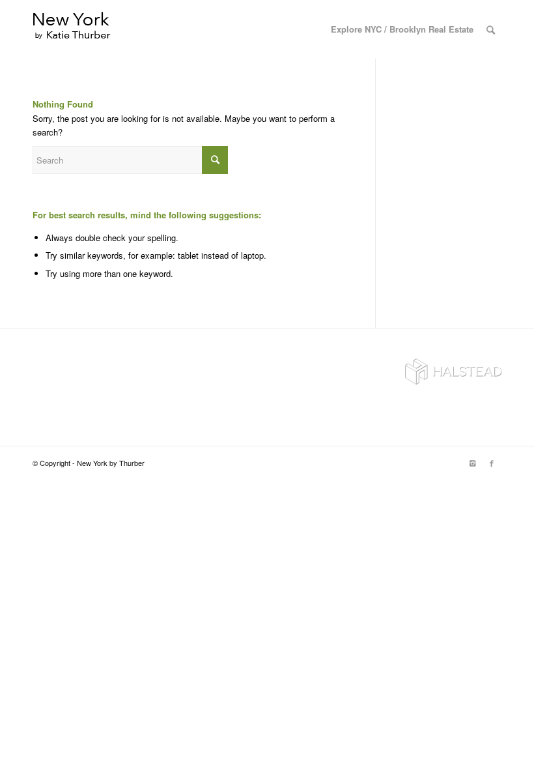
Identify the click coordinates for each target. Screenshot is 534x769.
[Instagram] (472, 462)
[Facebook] (491, 462)
